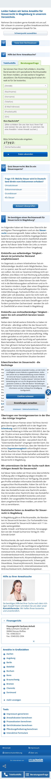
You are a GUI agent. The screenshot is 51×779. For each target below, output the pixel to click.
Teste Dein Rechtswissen (25, 43)
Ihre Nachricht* (11, 121)
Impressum (17, 409)
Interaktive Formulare (17, 732)
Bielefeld (10, 667)
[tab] (25, 33)
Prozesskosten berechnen (19, 721)
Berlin (9, 662)
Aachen (10, 654)
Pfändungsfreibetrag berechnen (22, 729)
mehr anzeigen (14, 700)
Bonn (9, 675)
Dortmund (11, 692)
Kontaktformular (11, 608)
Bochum (10, 671)
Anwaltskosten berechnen (19, 717)
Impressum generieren (18, 713)
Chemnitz (11, 688)
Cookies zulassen (25, 396)
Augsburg (11, 658)
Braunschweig (13, 679)
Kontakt (8, 748)
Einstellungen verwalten (25, 403)
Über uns (34, 753)
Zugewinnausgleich (17, 448)
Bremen (10, 684)
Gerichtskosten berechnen (19, 725)
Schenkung (6, 428)
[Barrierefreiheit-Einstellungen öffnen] (48, 392)
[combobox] (26, 86)
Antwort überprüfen (25, 206)
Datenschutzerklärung (30, 409)
